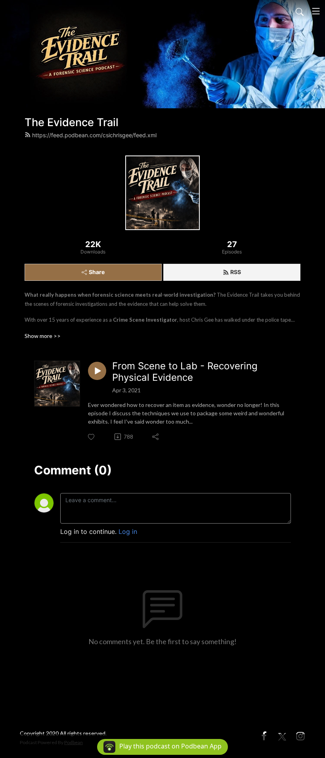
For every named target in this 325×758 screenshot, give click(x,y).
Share (97, 272)
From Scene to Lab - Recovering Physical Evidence (185, 372)
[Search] (299, 11)
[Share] (156, 437)
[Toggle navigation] (316, 11)
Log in (128, 531)
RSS (235, 272)
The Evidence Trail (72, 122)
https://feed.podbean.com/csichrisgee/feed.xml (94, 135)
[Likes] (91, 437)
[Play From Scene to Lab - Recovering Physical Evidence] (97, 371)
